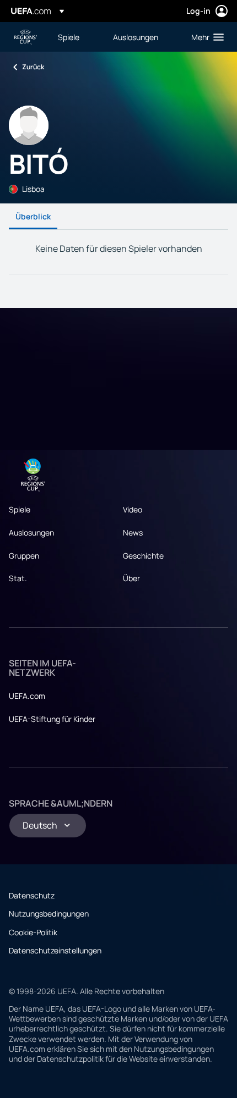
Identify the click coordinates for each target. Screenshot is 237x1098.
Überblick (33, 216)
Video (132, 509)
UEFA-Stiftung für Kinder (52, 719)
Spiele (19, 509)
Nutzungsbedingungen (49, 913)
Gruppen (24, 555)
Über (131, 578)
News (133, 532)
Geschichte (143, 555)
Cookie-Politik (33, 932)
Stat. (18, 578)
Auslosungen (31, 532)
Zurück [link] (33, 66)
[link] (69, 37)
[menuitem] (76, 37)
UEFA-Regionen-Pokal (25, 37)
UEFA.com (27, 696)
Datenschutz (32, 895)
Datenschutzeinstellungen (55, 950)
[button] (205, 37)
